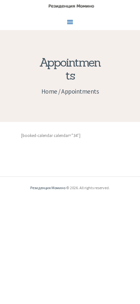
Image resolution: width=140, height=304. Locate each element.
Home (49, 91)
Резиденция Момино (47, 187)
